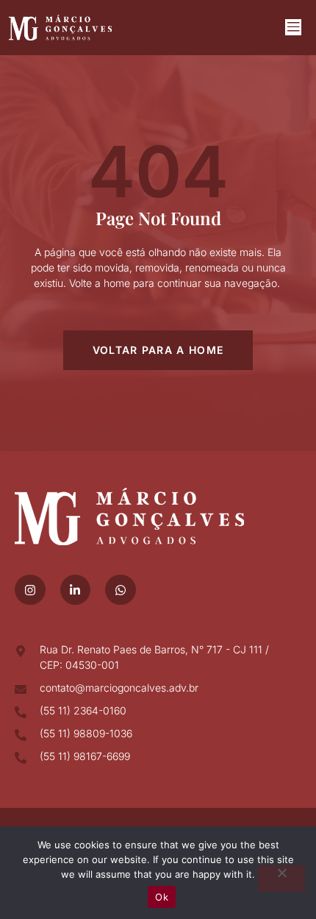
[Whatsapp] (120, 590)
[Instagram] (30, 590)
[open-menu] (293, 27)
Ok (161, 897)
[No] (281, 878)
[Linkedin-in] (75, 590)
